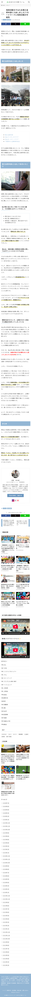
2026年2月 (6, 816)
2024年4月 (6, 882)
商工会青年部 (9, 135)
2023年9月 (6, 902)
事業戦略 (21, 734)
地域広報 (19, 990)
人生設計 (26, 734)
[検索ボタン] (29, 2)
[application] (15, 627)
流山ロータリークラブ (11, 139)
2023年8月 (6, 905)
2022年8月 (6, 945)
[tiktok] (15, 500)
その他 (5, 668)
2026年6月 (6, 806)
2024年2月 (6, 889)
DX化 (4, 665)
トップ (4, 990)
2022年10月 (6, 939)
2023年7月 (6, 909)
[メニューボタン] (2, 2)
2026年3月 (6, 813)
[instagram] (13, 500)
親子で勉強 (8, 736)
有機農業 (5, 704)
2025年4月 (6, 843)
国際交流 (5, 698)
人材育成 (5, 691)
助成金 (5, 694)
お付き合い (4, 734)
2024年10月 (6, 862)
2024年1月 (6, 892)
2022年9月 (6, 942)
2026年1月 (6, 819)
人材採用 (5, 688)
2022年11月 (6, 935)
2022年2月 (6, 965)
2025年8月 (6, 836)
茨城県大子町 (6, 721)
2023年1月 (6, 929)
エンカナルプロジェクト (9, 671)
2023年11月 (6, 899)
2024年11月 (6, 859)
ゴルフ (9, 734)
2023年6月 (6, 912)
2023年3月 (6, 922)
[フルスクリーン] (28, 633)
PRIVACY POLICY (15, 992)
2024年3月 (6, 886)
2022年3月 (6, 962)
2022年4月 (6, 958)
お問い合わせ (25, 990)
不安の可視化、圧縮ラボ (15, 495)
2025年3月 (6, 846)
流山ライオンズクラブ (11, 137)
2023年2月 (6, 925)
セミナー (15, 734)
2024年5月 (6, 879)
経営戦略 (9, 19)
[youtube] (18, 500)
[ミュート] (25, 633)
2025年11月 (6, 826)
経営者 (3, 736)
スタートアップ (7, 678)
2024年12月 (6, 856)
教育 (4, 701)
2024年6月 (6, 876)
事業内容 (9, 990)
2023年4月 (6, 919)
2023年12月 (6, 896)
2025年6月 (6, 839)
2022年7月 (6, 948)
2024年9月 (6, 866)
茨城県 (5, 718)
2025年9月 (6, 833)
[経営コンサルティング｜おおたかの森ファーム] (15, 2)
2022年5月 (6, 955)
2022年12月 (6, 932)
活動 (4, 708)
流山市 (5, 711)
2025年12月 (6, 823)
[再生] (3, 633)
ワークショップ (7, 684)
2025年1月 (6, 852)
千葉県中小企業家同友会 (12, 141)
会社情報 (14, 990)
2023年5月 (6, 915)
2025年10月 (6, 829)
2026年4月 (6, 810)
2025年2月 (6, 849)
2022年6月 (6, 952)
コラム (4, 19)
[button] (6, 24)
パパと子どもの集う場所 (9, 681)
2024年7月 (6, 872)
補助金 (5, 724)
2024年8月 (6, 869)
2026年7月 (6, 803)
